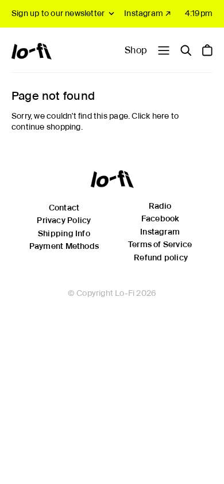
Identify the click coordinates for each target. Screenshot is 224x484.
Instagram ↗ (147, 13)
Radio (160, 205)
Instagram (160, 231)
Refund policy (161, 257)
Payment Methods (64, 246)
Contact (64, 207)
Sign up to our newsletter (58, 13)
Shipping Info (64, 233)
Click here (150, 115)
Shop (136, 50)
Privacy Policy (64, 220)
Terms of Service (160, 244)
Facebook (160, 218)
